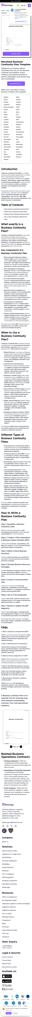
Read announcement (20, 21)
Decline (15, 1013)
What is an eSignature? (9, 897)
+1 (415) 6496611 (7, 945)
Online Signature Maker (9, 930)
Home (3, 10)
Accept (8, 1013)
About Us (5, 842)
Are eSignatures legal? (9, 900)
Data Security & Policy (9, 967)
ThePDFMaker (6, 857)
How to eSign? (7, 913)
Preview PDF (16, 54)
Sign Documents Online (9, 851)
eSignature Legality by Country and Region (16, 903)
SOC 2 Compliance (8, 874)
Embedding (5, 864)
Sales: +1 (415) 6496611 (16, 1)
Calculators (5, 937)
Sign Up (23, 5)
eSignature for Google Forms (11, 854)
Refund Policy (6, 964)
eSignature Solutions (9, 907)
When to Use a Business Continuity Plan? (15, 211)
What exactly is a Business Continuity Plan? (16, 209)
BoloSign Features (8, 917)
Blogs (4, 923)
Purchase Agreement (11, 761)
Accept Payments (8, 867)
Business (9, 10)
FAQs (5, 219)
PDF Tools (5, 933)
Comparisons (6, 920)
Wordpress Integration (9, 881)
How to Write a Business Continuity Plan (15, 216)
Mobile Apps (6, 887)
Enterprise (5, 871)
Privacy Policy (6, 960)
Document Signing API (9, 861)
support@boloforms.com (14, 822)
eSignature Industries (9, 910)
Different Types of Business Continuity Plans (16, 214)
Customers (5, 927)
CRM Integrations (8, 877)
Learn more (9, 1010)
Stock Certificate (10, 788)
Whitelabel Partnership (9, 884)
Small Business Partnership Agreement (17, 770)
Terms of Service (7, 957)
